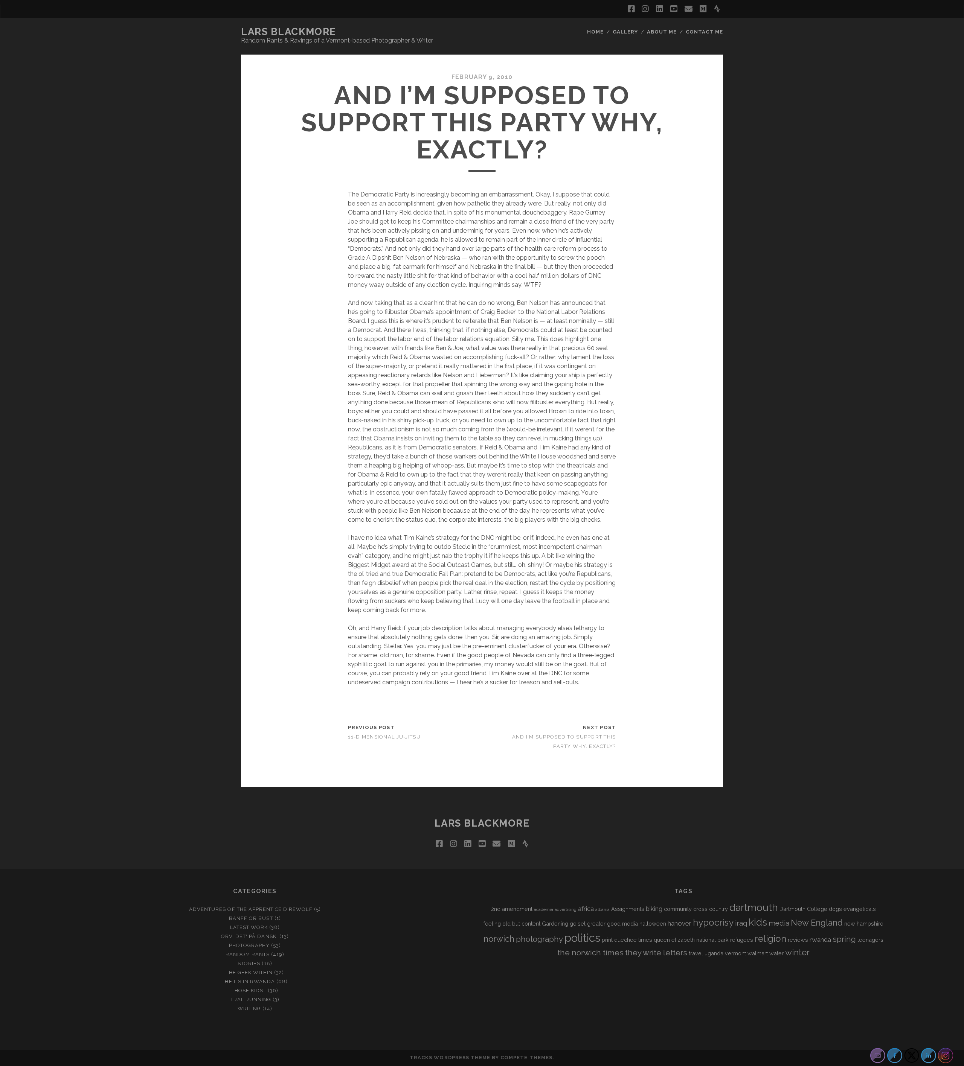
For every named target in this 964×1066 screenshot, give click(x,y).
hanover (679, 923)
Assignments (627, 909)
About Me (662, 32)
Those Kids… (249, 990)
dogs (835, 909)
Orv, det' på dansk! (249, 936)
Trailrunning (251, 999)
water (776, 953)
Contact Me (704, 32)
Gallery (625, 32)
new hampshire (863, 923)
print (607, 940)
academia (543, 909)
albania (602, 909)
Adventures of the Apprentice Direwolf (251, 909)
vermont (735, 953)
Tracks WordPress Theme (450, 1057)
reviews (798, 940)
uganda (714, 953)
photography (539, 939)
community (678, 909)
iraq (741, 923)
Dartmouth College (803, 909)
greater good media (612, 923)
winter (797, 952)
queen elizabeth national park (691, 940)
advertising (566, 909)
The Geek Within (249, 972)
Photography (249, 945)
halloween (652, 923)
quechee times (633, 940)
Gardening (555, 923)
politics (582, 937)
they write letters (656, 952)
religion (770, 938)
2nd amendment (511, 909)
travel (696, 953)
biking (654, 908)
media (779, 923)
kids (758, 922)
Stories (249, 963)
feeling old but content (512, 923)
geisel (578, 923)
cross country (710, 909)
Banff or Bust (251, 918)
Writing (249, 1008)
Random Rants (248, 954)
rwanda (820, 939)
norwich (499, 939)
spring (844, 939)
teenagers (870, 940)
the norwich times (590, 952)
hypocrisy (713, 922)
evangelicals (860, 909)
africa (586, 908)
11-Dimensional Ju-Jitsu (384, 737)
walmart (757, 953)
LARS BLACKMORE (288, 31)
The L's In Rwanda (248, 981)
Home (595, 32)
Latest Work (249, 927)
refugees (741, 940)
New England (817, 922)
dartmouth (753, 907)
